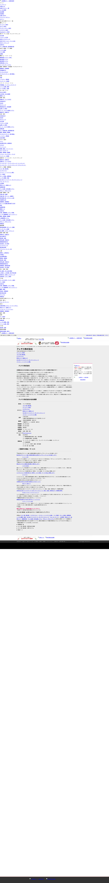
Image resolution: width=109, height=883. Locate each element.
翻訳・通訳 (2, 289)
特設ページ (20, 530)
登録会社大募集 (41, 339)
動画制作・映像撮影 (4, 68)
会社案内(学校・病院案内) (6, 143)
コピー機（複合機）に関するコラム (26, 528)
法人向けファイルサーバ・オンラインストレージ (11, 179)
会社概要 (2, 12)
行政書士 (2, 254)
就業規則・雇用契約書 (5, 265)
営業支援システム (4, 63)
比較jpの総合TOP (89, 335)
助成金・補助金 (3, 258)
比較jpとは (2, 6)
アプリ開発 (2, 52)
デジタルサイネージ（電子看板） (7, 74)
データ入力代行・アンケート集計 (7, 280)
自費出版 (2, 128)
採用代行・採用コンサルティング (7, 274)
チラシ (1, 141)
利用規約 (2, 13)
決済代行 (2, 44)
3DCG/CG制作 (3, 92)
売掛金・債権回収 (4, 291)
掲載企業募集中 (83, 379)
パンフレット (3, 147)
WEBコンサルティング (5, 39)
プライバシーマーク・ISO (6, 249)
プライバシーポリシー (5, 17)
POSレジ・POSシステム (5, 190)
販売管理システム (4, 59)
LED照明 (2, 183)
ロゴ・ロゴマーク (4, 150)
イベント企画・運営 (4, 86)
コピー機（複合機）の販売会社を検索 (26, 526)
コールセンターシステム (5, 65)
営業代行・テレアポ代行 (5, 99)
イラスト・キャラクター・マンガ (7, 154)
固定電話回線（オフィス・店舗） (7, 227)
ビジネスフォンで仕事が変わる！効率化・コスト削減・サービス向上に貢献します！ (36, 473)
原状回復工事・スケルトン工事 (7, 198)
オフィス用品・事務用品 (5, 176)
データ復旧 (2, 174)
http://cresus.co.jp (27, 433)
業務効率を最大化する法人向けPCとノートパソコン (28, 499)
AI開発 (1, 54)
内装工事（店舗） (4, 194)
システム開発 (3, 50)
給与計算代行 (3, 236)
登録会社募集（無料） (5, 331)
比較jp (83, 541)
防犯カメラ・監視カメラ (5, 185)
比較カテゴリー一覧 (4, 8)
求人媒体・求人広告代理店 (6, 271)
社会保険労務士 (3, 256)
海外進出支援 (3, 247)
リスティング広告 (4, 37)
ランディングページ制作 (5, 28)
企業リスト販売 (3, 108)
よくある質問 (3, 10)
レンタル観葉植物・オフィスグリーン (8, 214)
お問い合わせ (3, 15)
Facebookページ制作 (5, 32)
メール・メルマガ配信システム (7, 110)
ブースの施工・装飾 (4, 88)
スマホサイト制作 (4, 30)
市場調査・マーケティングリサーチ (8, 85)
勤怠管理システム (4, 61)
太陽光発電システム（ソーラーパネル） (9, 305)
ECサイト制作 (3, 26)
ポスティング (3, 105)
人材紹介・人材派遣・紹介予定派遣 (8, 273)
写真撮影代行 (3, 70)
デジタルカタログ (4, 72)
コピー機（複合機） (4, 169)
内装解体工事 (3, 200)
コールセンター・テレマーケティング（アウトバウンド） (13, 165)
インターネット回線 (4, 229)
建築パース (2, 96)
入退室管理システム (4, 218)
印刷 (1, 77)
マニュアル (2, 294)
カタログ (2, 145)
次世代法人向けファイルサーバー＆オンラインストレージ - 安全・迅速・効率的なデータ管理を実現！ (40, 490)
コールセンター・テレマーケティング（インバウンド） (12, 163)
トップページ (3, 4)
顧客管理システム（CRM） (6, 57)
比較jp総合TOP (19, 541)
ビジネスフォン (3, 170)
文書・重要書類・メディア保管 (7, 212)
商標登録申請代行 (4, 242)
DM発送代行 (3, 101)
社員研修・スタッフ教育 (5, 276)
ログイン (2, 19)
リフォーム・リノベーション (6, 309)
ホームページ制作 (4, 24)
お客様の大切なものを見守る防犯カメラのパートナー (29, 481)
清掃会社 (2, 223)
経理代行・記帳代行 (4, 234)
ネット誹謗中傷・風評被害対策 (7, 46)
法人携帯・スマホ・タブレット (7, 231)
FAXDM (1, 103)
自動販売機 (2, 187)
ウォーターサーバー (4, 181)
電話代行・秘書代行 (4, 112)
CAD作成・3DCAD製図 (5, 94)
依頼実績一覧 (21, 524)
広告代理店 (2, 138)
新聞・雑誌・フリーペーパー (6, 149)
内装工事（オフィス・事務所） (7, 196)
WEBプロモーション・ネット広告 (7, 41)
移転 (1, 205)
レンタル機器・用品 (4, 178)
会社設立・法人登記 (4, 243)
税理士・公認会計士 (4, 252)
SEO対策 (2, 35)
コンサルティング (4, 245)
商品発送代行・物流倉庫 (5, 106)
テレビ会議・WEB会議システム (7, 189)
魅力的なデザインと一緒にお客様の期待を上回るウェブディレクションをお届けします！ (37, 455)
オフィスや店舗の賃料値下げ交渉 (7, 203)
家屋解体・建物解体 (4, 201)
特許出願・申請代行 (4, 240)
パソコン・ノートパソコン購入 (7, 172)
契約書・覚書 (3, 238)
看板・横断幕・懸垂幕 (5, 132)
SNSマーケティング (4, 43)
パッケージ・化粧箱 (4, 81)
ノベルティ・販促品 (4, 79)
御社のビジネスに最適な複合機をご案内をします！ (28, 464)
